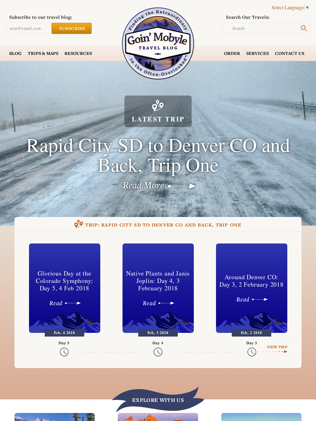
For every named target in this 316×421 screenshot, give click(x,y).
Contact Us (289, 53)
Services (257, 53)
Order (232, 53)
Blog (15, 53)
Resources (78, 53)
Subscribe (72, 28)
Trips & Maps (43, 53)
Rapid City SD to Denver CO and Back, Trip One (163, 225)
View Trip (277, 346)
